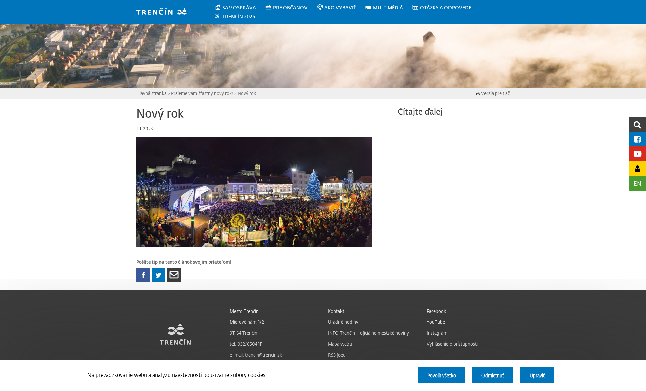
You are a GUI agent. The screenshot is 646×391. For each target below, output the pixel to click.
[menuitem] (239, 7)
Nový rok (247, 93)
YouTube (436, 322)
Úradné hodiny (343, 322)
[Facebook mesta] (637, 139)
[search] (637, 124)
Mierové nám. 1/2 (247, 322)
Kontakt (336, 311)
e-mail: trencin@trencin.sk (256, 355)
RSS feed (337, 355)
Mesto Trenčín (244, 311)
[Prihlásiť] (637, 168)
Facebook (436, 311)
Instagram (437, 333)
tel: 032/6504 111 (246, 344)
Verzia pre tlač (495, 93)
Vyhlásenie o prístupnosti (452, 344)
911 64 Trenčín (243, 333)
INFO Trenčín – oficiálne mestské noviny (368, 333)
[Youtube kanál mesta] (637, 153)
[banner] (164, 12)
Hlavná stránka (151, 93)
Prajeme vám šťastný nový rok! (202, 93)
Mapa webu (340, 344)
